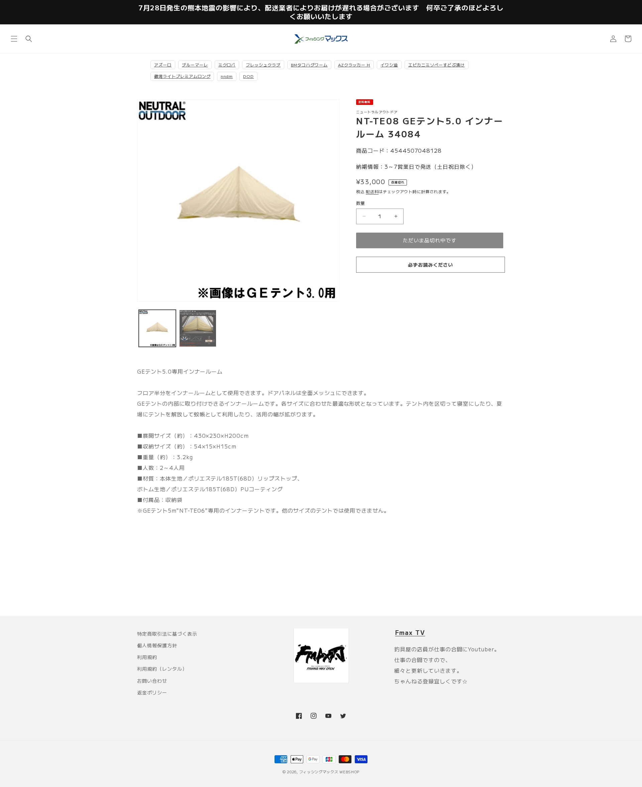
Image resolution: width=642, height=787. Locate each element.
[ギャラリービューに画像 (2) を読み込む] (197, 328)
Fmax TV (410, 632)
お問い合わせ (152, 680)
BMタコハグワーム (309, 65)
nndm (227, 76)
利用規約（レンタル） (162, 668)
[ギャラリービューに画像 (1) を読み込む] (157, 328)
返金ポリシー (152, 692)
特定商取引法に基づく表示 (167, 633)
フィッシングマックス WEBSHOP (329, 771)
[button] (14, 38)
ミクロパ (227, 65)
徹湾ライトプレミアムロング (182, 76)
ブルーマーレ (195, 65)
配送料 (372, 191)
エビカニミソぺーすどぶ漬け (436, 65)
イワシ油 (389, 65)
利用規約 (147, 657)
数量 (360, 203)
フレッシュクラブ (263, 65)
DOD (248, 76)
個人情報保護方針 (157, 645)
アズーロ (163, 65)
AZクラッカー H (354, 65)
